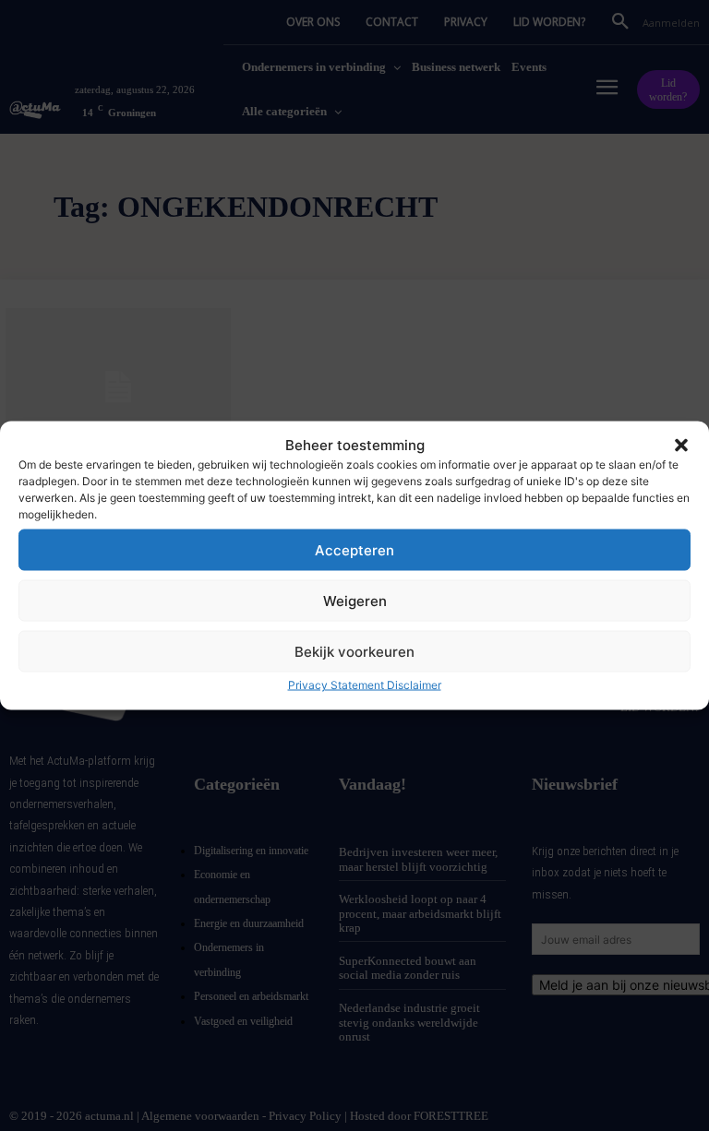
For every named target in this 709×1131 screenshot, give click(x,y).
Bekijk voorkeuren (354, 651)
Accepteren (354, 549)
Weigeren (355, 600)
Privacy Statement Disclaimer (364, 685)
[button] (681, 444)
